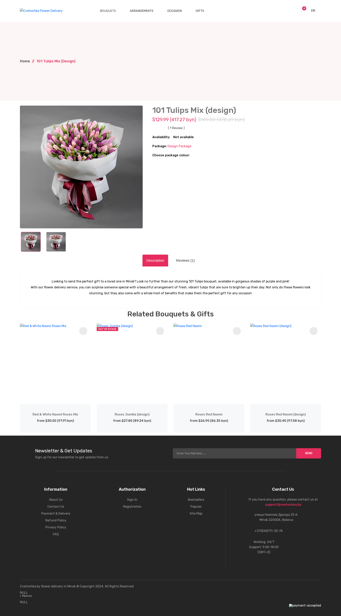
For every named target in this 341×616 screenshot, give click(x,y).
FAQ (56, 534)
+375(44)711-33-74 (269, 531)
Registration (132, 506)
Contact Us (55, 506)
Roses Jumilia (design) (132, 414)
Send (308, 453)
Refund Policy (55, 520)
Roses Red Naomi (208, 414)
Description (155, 261)
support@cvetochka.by (283, 504)
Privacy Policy (55, 527)
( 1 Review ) (176, 128)
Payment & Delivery (55, 513)
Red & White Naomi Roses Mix (55, 414)
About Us (56, 500)
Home (25, 61)
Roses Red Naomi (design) (285, 414)
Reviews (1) (185, 261)
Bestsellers (196, 500)
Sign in (132, 500)
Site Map (196, 513)
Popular (196, 506)
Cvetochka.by (30, 586)
